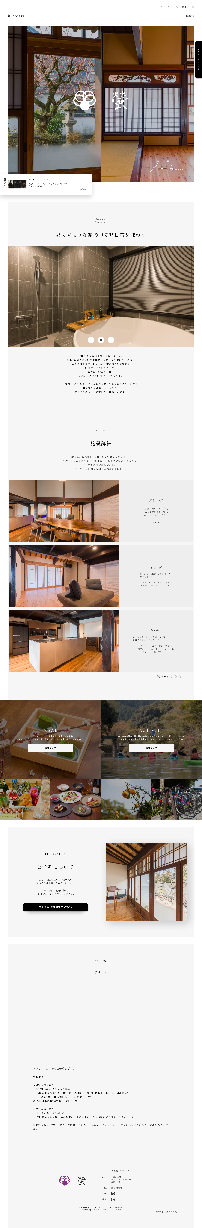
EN (168, 7)
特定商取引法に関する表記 (167, 1212)
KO (176, 7)
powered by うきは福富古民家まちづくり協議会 (101, 1209)
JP (160, 7)
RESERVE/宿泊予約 (198, 59)
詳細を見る (50, 748)
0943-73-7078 (116, 1188)
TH (192, 7)
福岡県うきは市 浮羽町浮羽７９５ (121, 1180)
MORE (83, 188)
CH (184, 7)
